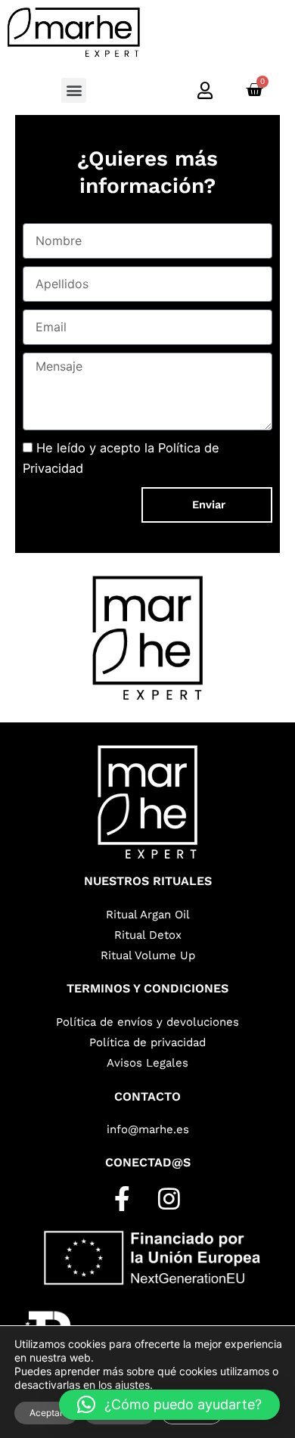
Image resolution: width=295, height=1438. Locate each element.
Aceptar (46, 1412)
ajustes (132, 1384)
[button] (73, 90)
